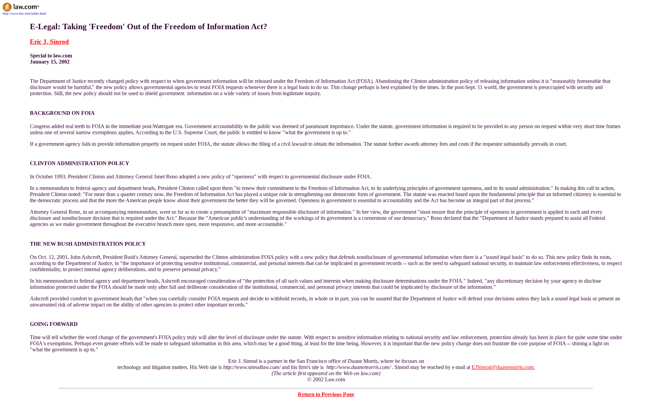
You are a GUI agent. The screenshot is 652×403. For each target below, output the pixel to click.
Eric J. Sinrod (49, 41)
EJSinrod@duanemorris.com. (503, 367)
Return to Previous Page (326, 394)
